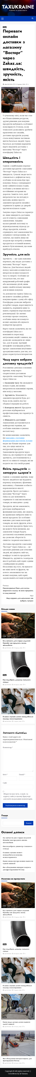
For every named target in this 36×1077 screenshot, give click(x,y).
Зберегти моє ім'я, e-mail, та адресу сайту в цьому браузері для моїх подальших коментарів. (18, 796)
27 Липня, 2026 (18, 1026)
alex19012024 (9, 84)
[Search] (32, 18)
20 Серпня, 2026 (18, 684)
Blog (4, 27)
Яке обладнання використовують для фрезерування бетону (17, 868)
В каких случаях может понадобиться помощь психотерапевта (18, 718)
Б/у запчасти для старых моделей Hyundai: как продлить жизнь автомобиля (16, 643)
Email (22, 774)
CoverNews (12, 1074)
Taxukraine (18, 6)
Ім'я (5, 774)
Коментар (8, 747)
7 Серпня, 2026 (18, 721)
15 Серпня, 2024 (20, 84)
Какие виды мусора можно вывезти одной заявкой (18, 862)
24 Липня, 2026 (18, 1063)
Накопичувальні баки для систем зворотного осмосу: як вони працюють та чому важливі (18, 589)
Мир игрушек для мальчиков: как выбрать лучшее (19, 598)
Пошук (4, 815)
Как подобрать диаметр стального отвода (16, 681)
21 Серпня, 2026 (18, 648)
